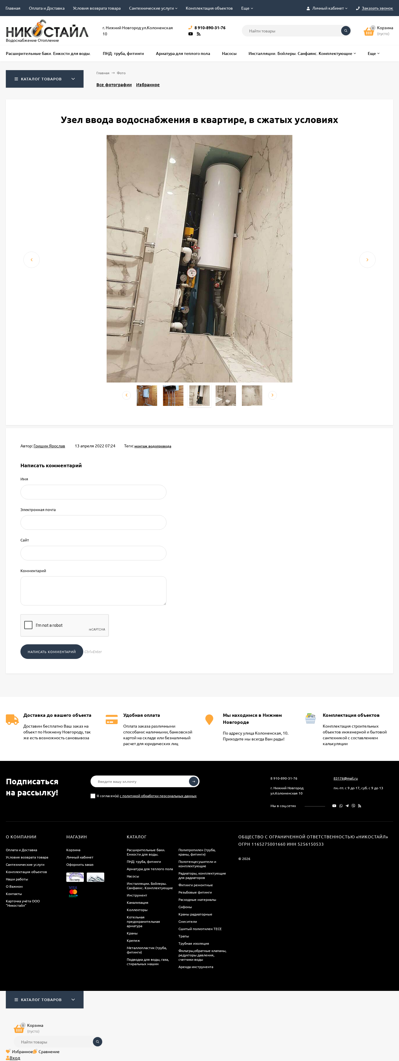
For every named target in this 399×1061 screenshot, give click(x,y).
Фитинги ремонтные (195, 884)
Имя (24, 478)
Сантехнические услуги (151, 8)
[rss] (359, 805)
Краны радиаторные (195, 914)
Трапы (183, 936)
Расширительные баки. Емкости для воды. (146, 851)
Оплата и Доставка (47, 8)
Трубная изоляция (193, 943)
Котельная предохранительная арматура (143, 921)
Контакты (14, 893)
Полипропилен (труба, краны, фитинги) (197, 851)
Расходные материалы (197, 899)
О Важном (14, 886)
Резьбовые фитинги (195, 892)
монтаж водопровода (152, 446)
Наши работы (17, 879)
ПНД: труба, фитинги (144, 861)
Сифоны (185, 906)
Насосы (133, 876)
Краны (132, 933)
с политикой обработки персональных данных (158, 795)
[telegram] (347, 805)
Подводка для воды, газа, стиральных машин (148, 961)
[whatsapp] (341, 805)
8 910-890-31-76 (283, 778)
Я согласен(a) (147, 795)
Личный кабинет (79, 857)
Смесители (187, 921)
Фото (121, 72)
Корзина (73, 849)
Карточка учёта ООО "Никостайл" (23, 903)
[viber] (353, 805)
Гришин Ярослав (49, 445)
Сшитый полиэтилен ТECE (200, 928)
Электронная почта (38, 509)
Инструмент (137, 895)
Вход (15, 1057)
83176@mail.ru (346, 778)
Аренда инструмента (195, 966)
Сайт (24, 539)
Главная (13, 8)
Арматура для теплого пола (150, 868)
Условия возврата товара (97, 8)
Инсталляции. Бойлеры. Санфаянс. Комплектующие (150, 885)
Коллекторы (137, 909)
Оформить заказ (79, 864)
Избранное (148, 84)
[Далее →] (199, 380)
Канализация (137, 902)
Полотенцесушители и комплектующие (197, 863)
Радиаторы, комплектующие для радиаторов (202, 875)
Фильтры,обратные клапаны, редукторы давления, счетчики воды (202, 955)
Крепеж (133, 940)
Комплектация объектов (209, 8)
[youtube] (334, 805)
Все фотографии (114, 84)
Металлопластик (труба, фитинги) (147, 949)
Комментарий (33, 570)
